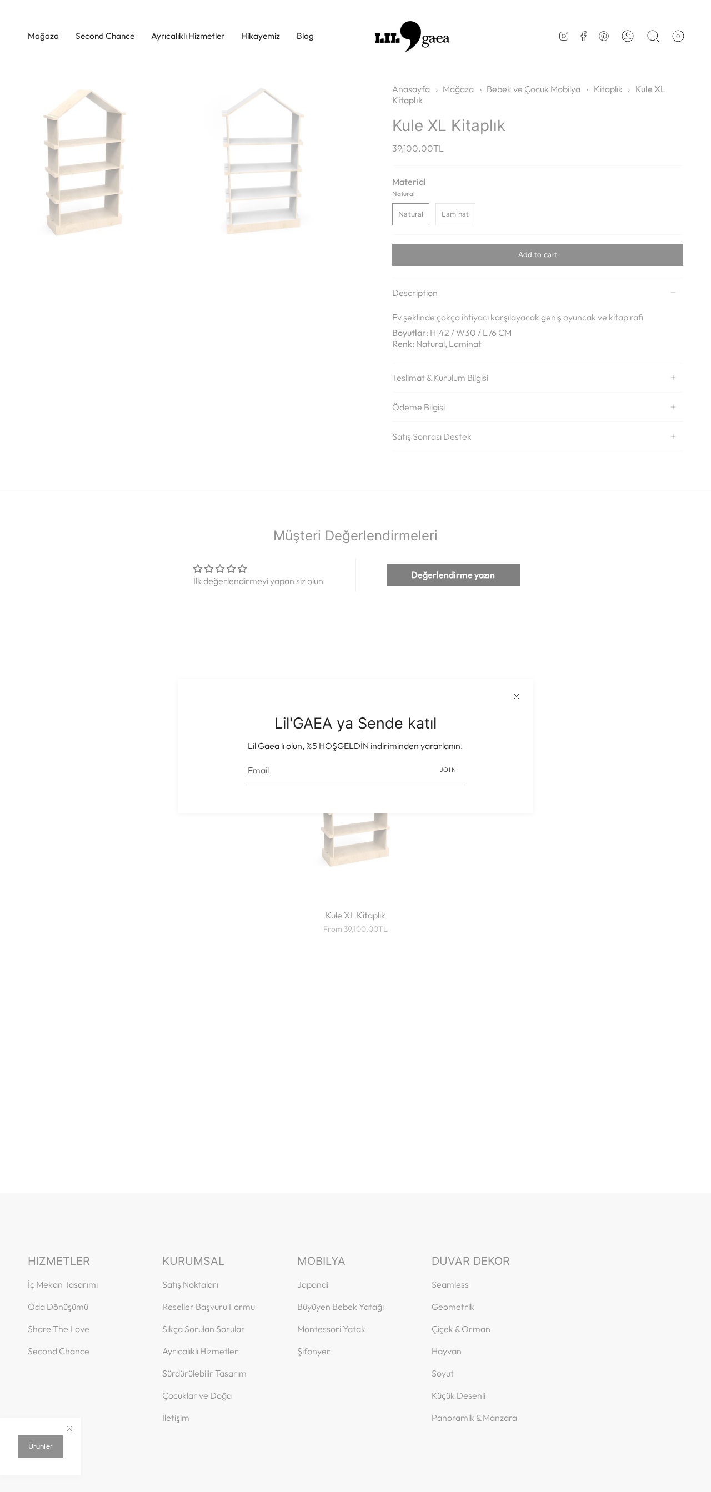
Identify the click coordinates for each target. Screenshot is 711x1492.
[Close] (516, 695)
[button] (43, 36)
